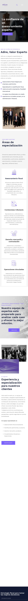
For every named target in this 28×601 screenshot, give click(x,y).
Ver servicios (7, 33)
